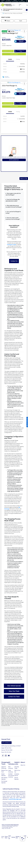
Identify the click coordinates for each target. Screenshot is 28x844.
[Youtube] (8, 755)
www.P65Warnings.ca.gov (15, 799)
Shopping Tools (4, 763)
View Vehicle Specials (14, 686)
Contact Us (13, 261)
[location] (26, 1)
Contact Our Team (14, 696)
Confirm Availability (14, 54)
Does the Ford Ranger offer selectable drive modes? (13, 200)
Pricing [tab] (18, 59)
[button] (11, 31)
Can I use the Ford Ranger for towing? (13, 212)
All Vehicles (11, 763)
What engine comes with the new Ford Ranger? (13, 194)
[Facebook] (2, 755)
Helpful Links (17, 763)
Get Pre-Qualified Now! (14, 159)
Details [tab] (10, 59)
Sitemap (13, 837)
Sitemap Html (17, 837)
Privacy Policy (6, 837)
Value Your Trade (14, 691)
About (23, 762)
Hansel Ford (2, 837)
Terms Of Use (9, 837)
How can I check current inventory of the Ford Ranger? (13, 218)
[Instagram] (5, 755)
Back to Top (23, 178)
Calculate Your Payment (8, 51)
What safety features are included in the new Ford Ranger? (14, 206)
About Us (23, 765)
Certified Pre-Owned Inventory (11, 775)
